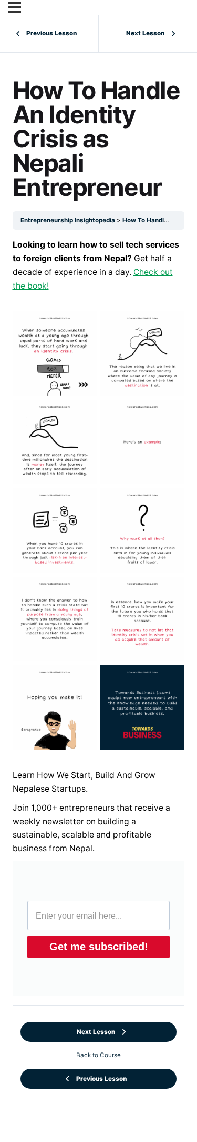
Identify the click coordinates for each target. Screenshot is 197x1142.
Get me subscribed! (98, 946)
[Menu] (14, 7)
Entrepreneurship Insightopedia (67, 220)
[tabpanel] (99, 617)
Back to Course (98, 1055)
